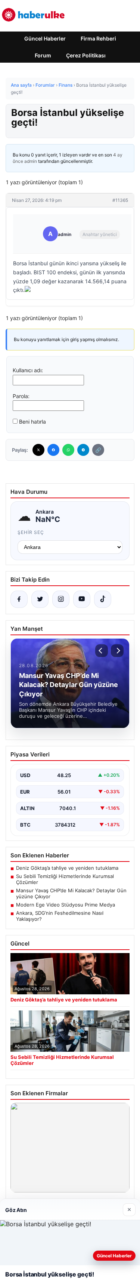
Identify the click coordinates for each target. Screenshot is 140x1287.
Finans (65, 85)
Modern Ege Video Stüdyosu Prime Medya (65, 905)
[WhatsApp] (68, 450)
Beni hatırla (32, 421)
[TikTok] (102, 599)
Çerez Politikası (86, 55)
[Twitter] (38, 450)
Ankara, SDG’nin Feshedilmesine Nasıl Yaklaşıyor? (59, 916)
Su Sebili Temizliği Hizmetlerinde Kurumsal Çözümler (65, 879)
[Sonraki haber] (117, 650)
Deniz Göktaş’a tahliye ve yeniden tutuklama (67, 868)
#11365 (120, 200)
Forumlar (45, 85)
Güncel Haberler (45, 38)
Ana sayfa (21, 85)
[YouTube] (81, 599)
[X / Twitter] (40, 599)
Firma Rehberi (98, 38)
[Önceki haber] (101, 650)
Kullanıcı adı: (28, 370)
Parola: (21, 396)
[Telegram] (83, 450)
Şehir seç (31, 532)
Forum (43, 55)
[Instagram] (60, 599)
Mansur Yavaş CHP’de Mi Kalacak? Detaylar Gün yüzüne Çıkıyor (71, 893)
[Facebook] (53, 450)
